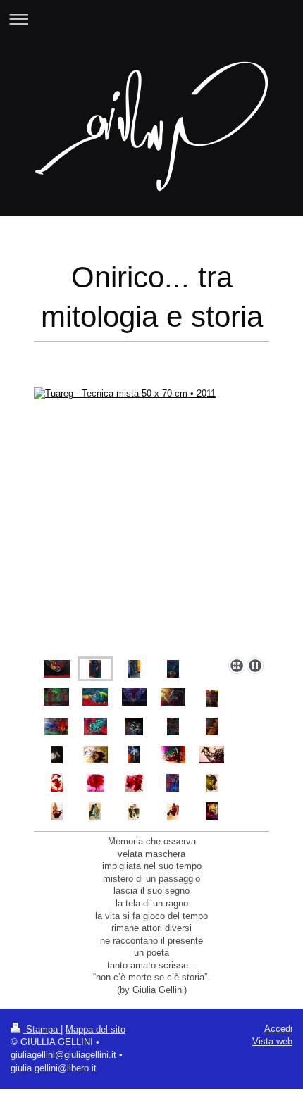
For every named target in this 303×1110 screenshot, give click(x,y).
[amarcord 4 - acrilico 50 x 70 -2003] (173, 811)
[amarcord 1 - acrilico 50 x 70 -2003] (57, 811)
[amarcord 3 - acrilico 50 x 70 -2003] (134, 811)
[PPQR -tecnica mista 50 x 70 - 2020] (212, 698)
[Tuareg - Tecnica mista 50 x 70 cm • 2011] (151, 519)
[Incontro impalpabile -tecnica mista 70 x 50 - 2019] (173, 697)
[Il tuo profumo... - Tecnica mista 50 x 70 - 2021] (57, 754)
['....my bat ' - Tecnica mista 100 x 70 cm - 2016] (134, 697)
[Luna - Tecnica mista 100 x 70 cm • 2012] (57, 669)
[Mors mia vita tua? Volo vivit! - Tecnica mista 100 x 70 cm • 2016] (95, 697)
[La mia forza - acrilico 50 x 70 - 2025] (212, 783)
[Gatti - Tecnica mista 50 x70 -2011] (173, 726)
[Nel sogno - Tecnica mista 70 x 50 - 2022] (95, 754)
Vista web (272, 1041)
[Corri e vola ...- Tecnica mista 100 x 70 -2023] (211, 754)
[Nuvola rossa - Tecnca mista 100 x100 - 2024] (95, 783)
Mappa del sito (95, 1029)
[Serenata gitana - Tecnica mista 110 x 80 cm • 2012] (56, 697)
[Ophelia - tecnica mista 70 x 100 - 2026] (212, 811)
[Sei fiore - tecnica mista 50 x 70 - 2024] (57, 783)
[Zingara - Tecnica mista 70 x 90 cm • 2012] (173, 669)
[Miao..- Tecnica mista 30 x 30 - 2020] (134, 726)
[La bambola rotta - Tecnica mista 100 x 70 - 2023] (173, 754)
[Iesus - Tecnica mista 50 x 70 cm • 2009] (134, 669)
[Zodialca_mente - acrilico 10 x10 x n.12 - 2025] (172, 783)
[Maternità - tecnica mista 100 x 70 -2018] (95, 726)
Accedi (278, 1028)
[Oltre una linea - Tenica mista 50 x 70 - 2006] (212, 726)
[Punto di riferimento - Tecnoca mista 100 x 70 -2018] (56, 726)
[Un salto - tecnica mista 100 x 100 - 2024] (134, 783)
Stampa (42, 1029)
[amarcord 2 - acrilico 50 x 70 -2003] (95, 811)
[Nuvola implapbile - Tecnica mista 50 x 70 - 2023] (134, 754)
